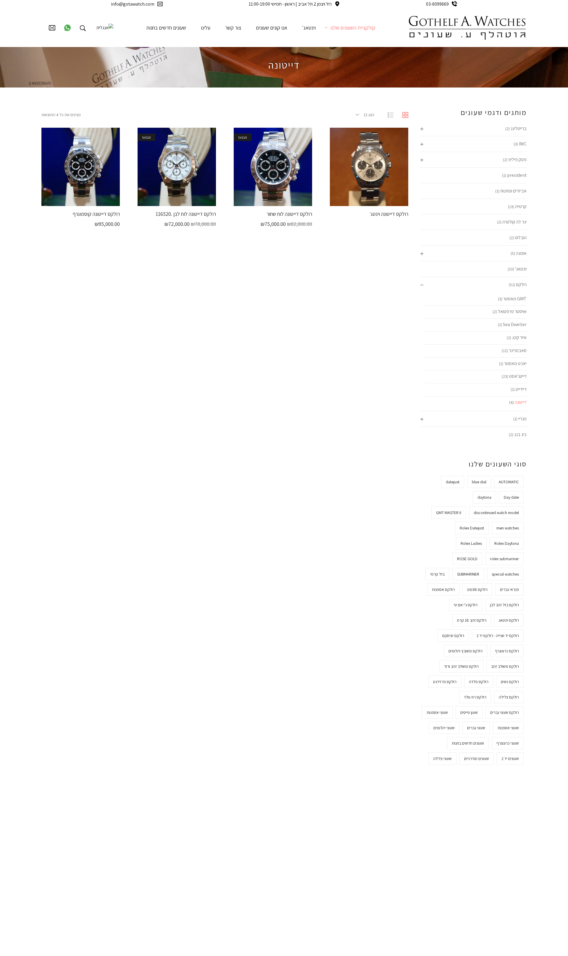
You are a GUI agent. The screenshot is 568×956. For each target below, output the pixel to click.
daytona (484, 497)
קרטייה (521, 206)
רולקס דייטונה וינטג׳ (388, 213)
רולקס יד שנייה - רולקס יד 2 (498, 635)
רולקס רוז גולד (475, 697)
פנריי (522, 419)
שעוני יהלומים (444, 727)
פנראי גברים (509, 589)
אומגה (521, 253)
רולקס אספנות (443, 589)
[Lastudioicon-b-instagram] (208, 862)
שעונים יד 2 (510, 758)
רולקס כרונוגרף (507, 651)
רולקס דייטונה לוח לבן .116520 (186, 213)
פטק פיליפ (517, 159)
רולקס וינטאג (509, 620)
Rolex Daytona (506, 543)
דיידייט (521, 389)
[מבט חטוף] (362, 200)
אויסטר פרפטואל (512, 311)
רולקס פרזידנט (444, 681)
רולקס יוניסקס (453, 635)
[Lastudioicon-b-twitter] (189, 841)
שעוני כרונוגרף (507, 743)
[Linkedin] (170, 862)
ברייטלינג (519, 128)
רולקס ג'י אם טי (465, 604)
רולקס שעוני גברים (504, 712)
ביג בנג (520, 434)
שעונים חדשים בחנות (468, 743)
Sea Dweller (515, 324)
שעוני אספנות (437, 712)
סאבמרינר (518, 350)
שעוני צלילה (442, 758)
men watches (507, 528)
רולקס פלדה (478, 681)
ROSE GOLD (467, 558)
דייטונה (521, 402)
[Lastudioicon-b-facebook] (208, 841)
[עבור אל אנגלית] (104, 27)
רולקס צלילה (509, 697)
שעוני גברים (476, 727)
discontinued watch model (496, 512)
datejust (452, 482)
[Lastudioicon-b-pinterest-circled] (170, 841)
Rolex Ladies (471, 543)
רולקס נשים (510, 681)
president (517, 175)
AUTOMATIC (509, 482)
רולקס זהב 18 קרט (471, 620)
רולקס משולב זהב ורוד (461, 666)
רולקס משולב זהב (505, 666)
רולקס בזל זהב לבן (504, 604)
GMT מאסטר (515, 299)
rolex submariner (504, 558)
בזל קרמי (437, 574)
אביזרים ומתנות (513, 191)
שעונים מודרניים (476, 758)
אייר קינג (519, 337)
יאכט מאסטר (515, 363)
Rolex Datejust (472, 528)
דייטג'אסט (518, 376)
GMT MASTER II (448, 512)
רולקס (521, 284)
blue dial (479, 482)
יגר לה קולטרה (514, 222)
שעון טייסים (469, 712)
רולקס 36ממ (477, 589)
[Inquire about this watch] (391, 200)
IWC (523, 144)
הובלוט (521, 237)
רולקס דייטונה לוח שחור (289, 213)
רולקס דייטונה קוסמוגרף (96, 213)
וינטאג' (521, 269)
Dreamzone (345, 940)
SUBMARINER (468, 574)
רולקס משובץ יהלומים (465, 651)
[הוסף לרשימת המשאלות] (347, 200)
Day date (511, 497)
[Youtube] (189, 862)
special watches (505, 574)
